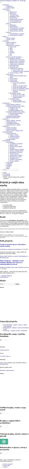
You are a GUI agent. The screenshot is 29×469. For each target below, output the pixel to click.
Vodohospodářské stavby (19, 101)
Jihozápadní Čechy (14, 16)
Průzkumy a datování (15, 58)
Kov (11, 55)
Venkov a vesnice (14, 135)
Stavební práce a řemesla (16, 155)
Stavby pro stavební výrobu (20, 86)
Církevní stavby (14, 78)
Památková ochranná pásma (13, 116)
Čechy (8, 10)
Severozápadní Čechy (15, 22)
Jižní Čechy (13, 13)
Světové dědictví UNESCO (13, 104)
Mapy (7, 168)
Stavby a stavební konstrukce (13, 57)
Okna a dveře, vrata (18, 70)
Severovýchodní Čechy (16, 20)
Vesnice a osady (10, 39)
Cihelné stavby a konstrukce (17, 64)
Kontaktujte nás (4, 364)
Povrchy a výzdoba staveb (16, 151)
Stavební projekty (10, 139)
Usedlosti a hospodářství (16, 159)
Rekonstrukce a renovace (16, 152)
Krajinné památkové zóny (16, 110)
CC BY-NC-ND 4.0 (5, 356)
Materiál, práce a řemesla (12, 45)
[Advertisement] (14, 304)
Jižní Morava (13, 25)
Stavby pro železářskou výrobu (21, 88)
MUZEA (5, 119)
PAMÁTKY (6, 103)
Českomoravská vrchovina (16, 19)
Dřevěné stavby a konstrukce (17, 59)
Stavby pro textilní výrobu (19, 87)
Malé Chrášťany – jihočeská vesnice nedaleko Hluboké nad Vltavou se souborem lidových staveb (12, 262)
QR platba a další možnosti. (7, 370)
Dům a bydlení (10, 44)
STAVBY (5, 41)
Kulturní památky (14, 114)
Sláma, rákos (13, 46)
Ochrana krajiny (10, 7)
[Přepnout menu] (9, 5)
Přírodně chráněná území (12, 117)
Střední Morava (14, 26)
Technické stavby (14, 99)
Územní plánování (11, 133)
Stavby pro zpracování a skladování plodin (19, 96)
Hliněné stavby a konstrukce (17, 62)
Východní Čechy (14, 15)
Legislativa (9, 164)
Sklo (11, 54)
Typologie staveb (14, 158)
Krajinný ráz (9, 6)
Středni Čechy (13, 12)
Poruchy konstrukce (11, 127)
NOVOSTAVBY (7, 132)
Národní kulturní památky (16, 113)
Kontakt (5, 467)
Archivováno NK (4, 350)
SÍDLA (5, 36)
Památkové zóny (14, 109)
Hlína (11, 48)
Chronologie (9, 162)
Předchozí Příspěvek (6, 275)
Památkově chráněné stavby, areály (15, 112)
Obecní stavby (13, 80)
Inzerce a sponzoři (7, 464)
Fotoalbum (9, 165)
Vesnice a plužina (14, 161)
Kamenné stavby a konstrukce (17, 61)
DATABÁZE (6, 140)
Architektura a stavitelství (16, 143)
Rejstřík (8, 167)
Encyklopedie (9, 142)
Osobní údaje (6, 465)
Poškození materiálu (11, 129)
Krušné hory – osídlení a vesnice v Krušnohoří (15, 330)
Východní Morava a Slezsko (17, 28)
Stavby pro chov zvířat (18, 94)
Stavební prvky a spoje (15, 156)
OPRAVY (6, 126)
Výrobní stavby (14, 81)
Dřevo (11, 49)
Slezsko (8, 32)
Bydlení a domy (14, 145)
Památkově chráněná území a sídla (15, 106)
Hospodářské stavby (15, 93)
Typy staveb (9, 74)
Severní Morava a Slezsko (16, 29)
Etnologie (12, 148)
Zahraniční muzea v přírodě (13, 125)
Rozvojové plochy (14, 138)
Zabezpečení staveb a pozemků (21, 71)
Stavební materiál (14, 153)
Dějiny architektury (11, 42)
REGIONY (6, 9)
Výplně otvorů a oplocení (16, 68)
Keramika (12, 52)
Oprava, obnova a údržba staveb (14, 130)
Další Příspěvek (5, 277)
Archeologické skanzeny (12, 123)
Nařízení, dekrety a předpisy (17, 149)
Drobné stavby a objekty (16, 146)
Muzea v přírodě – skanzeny (13, 120)
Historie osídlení (10, 38)
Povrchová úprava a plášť (16, 73)
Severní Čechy (13, 18)
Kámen (11, 51)
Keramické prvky (14, 67)
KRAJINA (6, 5)
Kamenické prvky (14, 65)
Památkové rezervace (15, 107)
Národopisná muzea (11, 122)
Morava (8, 23)
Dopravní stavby (17, 100)
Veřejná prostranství (15, 136)
